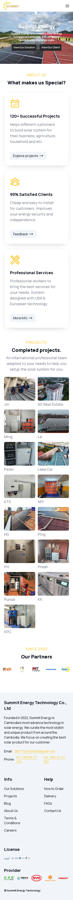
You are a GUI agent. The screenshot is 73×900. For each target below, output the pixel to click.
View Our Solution (24, 47)
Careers (10, 830)
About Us (11, 810)
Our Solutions (14, 788)
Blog (7, 803)
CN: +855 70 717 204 (54, 759)
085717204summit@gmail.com (34, 751)
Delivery (50, 796)
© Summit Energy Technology (22, 890)
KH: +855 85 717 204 (26, 759)
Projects (10, 796)
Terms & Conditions (12, 820)
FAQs (48, 803)
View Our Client (50, 47)
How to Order (54, 788)
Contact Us (52, 810)
